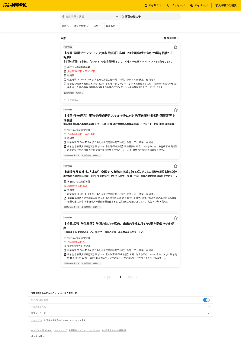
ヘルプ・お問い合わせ (41, 330)
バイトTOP (36, 320)
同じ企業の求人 (70, 100)
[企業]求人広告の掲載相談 (114, 330)
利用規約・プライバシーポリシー (84, 330)
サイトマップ (60, 330)
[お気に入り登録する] (176, 47)
